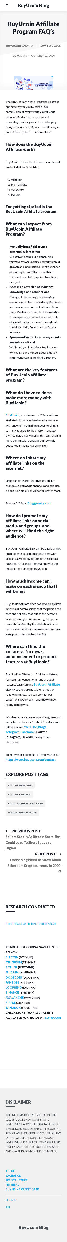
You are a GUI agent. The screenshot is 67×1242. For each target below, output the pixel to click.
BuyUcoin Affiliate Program (25, 803)
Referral (12, 1184)
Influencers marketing (22, 812)
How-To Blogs (50, 45)
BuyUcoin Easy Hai (20, 45)
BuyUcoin (20, 55)
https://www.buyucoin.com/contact (31, 759)
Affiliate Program (19, 794)
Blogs (42, 727)
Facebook (27, 732)
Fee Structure (17, 1180)
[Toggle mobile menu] (7, 5)
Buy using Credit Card (22, 1189)
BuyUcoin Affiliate (47, 684)
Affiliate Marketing (20, 785)
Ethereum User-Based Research (31, 923)
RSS (8, 1207)
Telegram (12, 732)
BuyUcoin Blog (33, 5)
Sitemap (11, 1199)
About (11, 1171)
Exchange (13, 1175)
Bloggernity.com (39, 503)
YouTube (30, 727)
